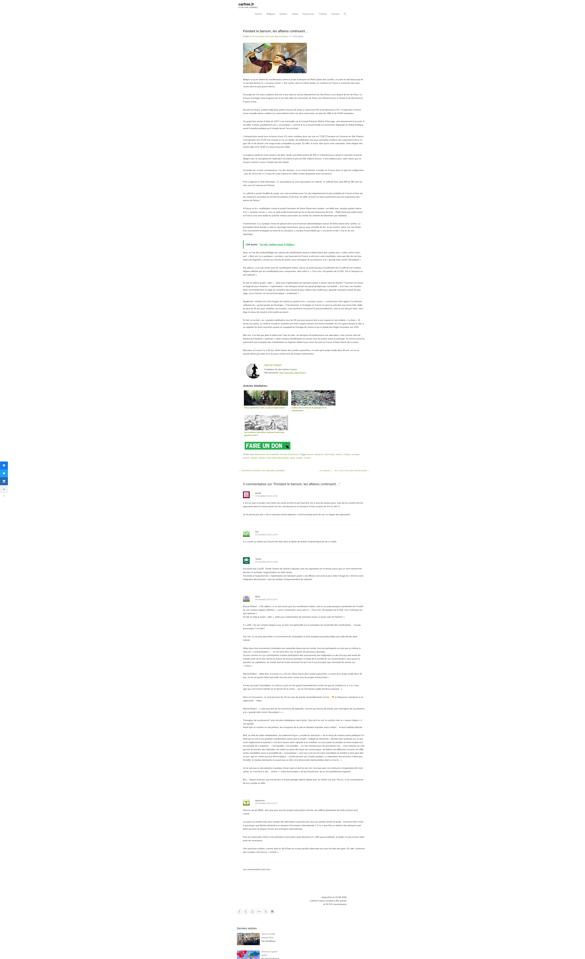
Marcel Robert (281, 36)
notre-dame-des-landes (277, 458)
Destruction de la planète (267, 454)
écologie (355, 454)
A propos (335, 14)
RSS (265, 911)
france (246, 458)
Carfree (258, 14)
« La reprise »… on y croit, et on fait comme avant (343, 470)
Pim (257, 532)
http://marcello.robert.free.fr (292, 372)
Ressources (308, 14)
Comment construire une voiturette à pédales (261, 470)
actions (310, 454)
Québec (283, 14)
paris (292, 458)
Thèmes (323, 14)
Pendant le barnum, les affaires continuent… (275, 31)
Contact (272, 911)
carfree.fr (246, 4)
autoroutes (329, 454)
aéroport (319, 454)
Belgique (271, 14)
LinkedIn (252, 911)
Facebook (239, 911)
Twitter (245, 911)
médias (253, 458)
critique (346, 454)
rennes (307, 458)
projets (299, 458)
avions (339, 454)
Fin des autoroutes (289, 454)
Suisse (295, 14)
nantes (262, 458)
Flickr (259, 911)
